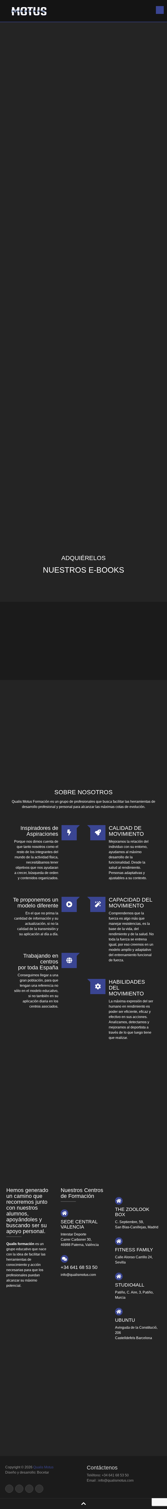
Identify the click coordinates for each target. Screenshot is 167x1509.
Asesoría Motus (62, 283)
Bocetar (43, 1472)
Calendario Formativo (83, 1108)
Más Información (54, 170)
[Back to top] (83, 1504)
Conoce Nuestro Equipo (87, 1055)
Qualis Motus (43, 1467)
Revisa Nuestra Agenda (87, 1127)
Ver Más (87, 744)
